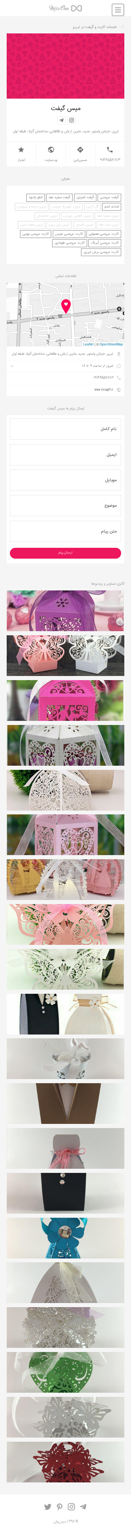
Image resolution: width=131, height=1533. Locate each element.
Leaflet (88, 344)
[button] (65, 307)
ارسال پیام (65, 553)
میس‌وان (65, 10)
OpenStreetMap (111, 344)
